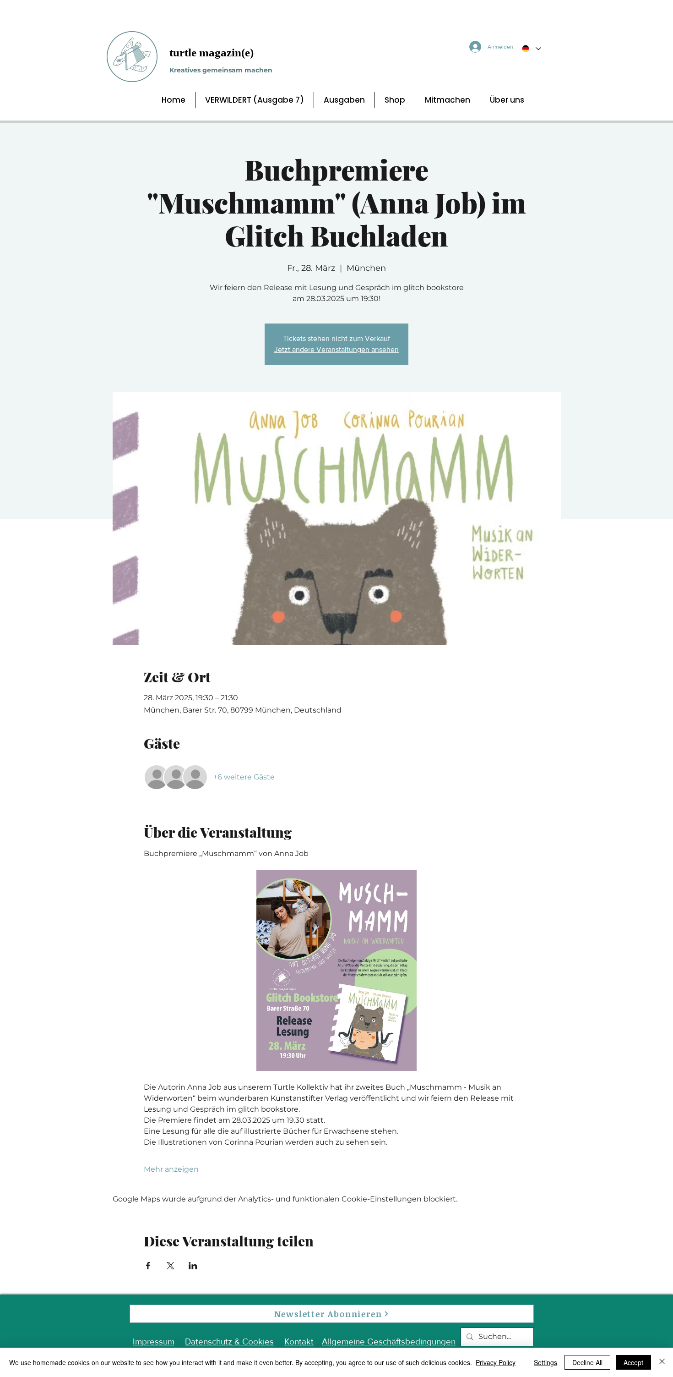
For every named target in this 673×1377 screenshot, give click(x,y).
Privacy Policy (496, 1362)
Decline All (587, 1362)
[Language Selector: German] (531, 49)
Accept (633, 1362)
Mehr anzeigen (171, 1169)
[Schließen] (662, 1362)
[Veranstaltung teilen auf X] (170, 1265)
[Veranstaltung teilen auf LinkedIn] (193, 1265)
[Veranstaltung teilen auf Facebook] (148, 1265)
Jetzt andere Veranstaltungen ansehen (336, 349)
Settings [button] (545, 1362)
